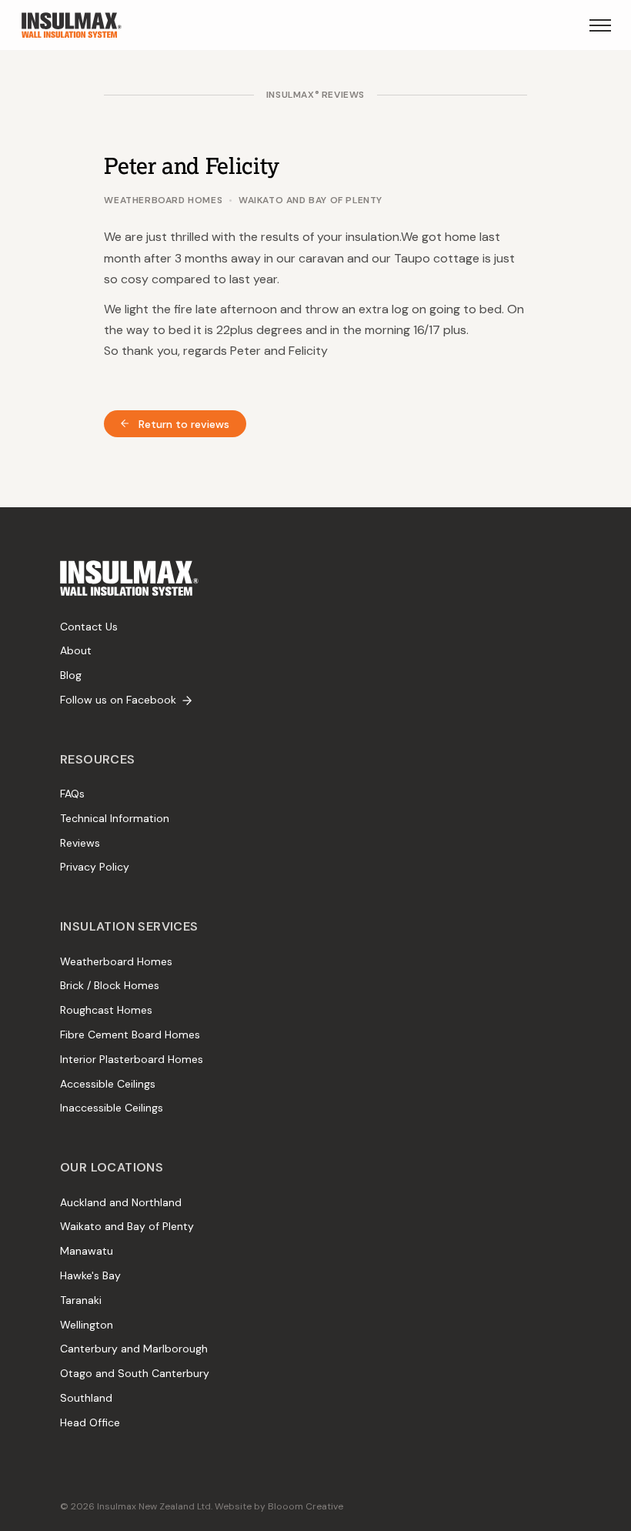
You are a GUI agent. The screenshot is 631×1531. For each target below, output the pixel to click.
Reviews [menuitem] (80, 843)
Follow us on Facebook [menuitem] (118, 700)
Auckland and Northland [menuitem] (121, 1202)
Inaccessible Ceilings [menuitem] (111, 1108)
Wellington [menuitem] (86, 1325)
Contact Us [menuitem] (89, 626)
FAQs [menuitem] (72, 794)
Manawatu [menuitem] (86, 1251)
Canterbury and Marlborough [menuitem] (134, 1349)
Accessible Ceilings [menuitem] (107, 1084)
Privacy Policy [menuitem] (94, 867)
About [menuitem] (76, 650)
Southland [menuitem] (86, 1398)
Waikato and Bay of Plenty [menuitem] (127, 1226)
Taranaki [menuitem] (81, 1300)
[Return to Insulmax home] (72, 25)
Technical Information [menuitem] (114, 818)
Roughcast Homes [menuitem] (106, 1010)
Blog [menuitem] (71, 675)
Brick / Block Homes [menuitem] (109, 985)
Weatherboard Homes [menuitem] (116, 961)
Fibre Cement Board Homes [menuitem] (130, 1034)
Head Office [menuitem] (90, 1422)
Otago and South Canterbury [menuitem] (134, 1373)
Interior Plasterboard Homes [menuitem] (131, 1059)
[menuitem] (129, 578)
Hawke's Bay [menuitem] (90, 1275)
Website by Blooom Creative (279, 1506)
